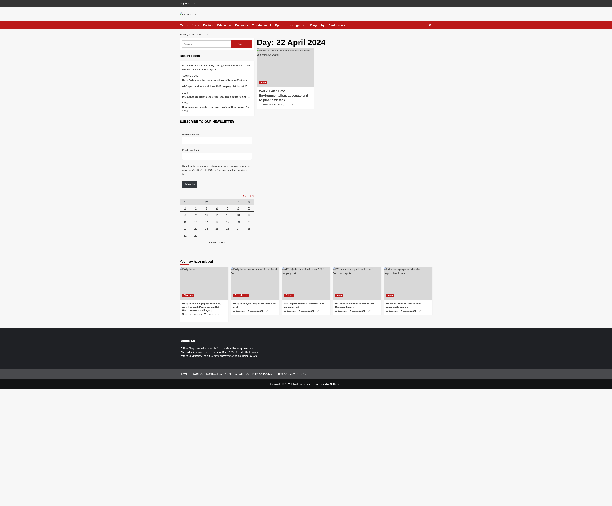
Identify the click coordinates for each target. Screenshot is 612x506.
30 (195, 235)
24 (206, 228)
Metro (184, 25)
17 (206, 221)
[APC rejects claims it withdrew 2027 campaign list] (306, 283)
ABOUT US (197, 373)
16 (195, 221)
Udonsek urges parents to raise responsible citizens (210, 107)
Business (241, 25)
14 (249, 214)
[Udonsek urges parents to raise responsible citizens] (408, 283)
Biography (317, 25)
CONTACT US (214, 373)
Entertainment (261, 25)
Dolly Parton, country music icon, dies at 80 (205, 79)
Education (224, 25)
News (195, 25)
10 (206, 214)
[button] (430, 25)
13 (238, 214)
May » (221, 242)
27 (238, 228)
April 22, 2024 (282, 105)
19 (227, 221)
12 (227, 214)
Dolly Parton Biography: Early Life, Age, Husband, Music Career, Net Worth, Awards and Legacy (216, 67)
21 (249, 221)
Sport (279, 25)
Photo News (336, 25)
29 (185, 235)
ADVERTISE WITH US (237, 373)
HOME (184, 373)
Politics (208, 25)
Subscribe (190, 184)
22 (185, 228)
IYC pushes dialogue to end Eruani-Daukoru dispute (210, 96)
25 (216, 228)
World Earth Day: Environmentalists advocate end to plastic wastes (283, 95)
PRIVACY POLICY (262, 373)
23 (195, 228)
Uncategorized (296, 25)
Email (190, 150)
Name (190, 134)
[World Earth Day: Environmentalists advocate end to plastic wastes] (285, 67)
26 (227, 228)
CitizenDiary (267, 105)
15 (185, 221)
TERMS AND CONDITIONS (290, 373)
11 (216, 214)
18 (216, 221)
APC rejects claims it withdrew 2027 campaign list (209, 86)
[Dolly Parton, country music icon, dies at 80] (255, 283)
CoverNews (319, 383)
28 (249, 228)
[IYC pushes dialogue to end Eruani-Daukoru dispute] (357, 283)
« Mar (212, 242)
